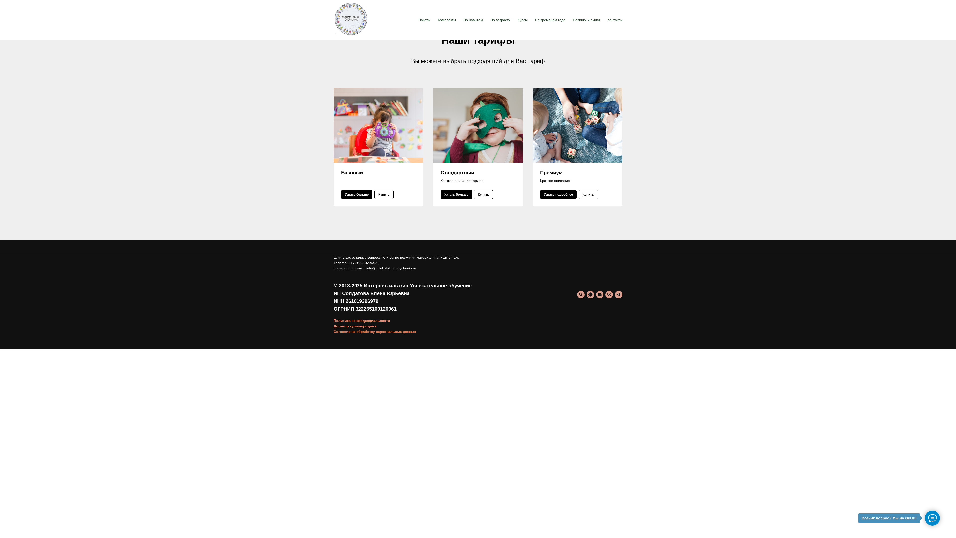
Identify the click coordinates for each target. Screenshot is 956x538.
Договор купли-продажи (355, 326)
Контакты (614, 20)
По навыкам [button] (473, 20)
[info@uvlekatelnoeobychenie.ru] (599, 294)
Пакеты (424, 20)
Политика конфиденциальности (362, 321)
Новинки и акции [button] (586, 20)
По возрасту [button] (500, 20)
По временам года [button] (550, 20)
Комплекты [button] (447, 20)
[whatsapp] (590, 294)
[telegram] (618, 294)
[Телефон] (581, 294)
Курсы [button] (523, 20)
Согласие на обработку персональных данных (375, 332)
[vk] (609, 294)
